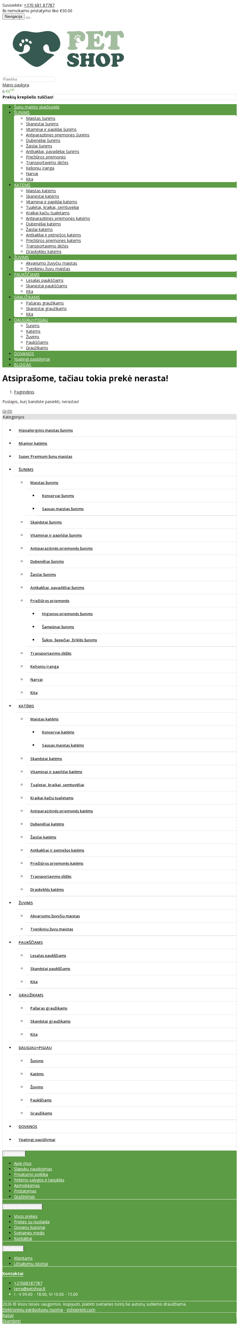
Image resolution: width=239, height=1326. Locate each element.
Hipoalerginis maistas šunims (46, 430)
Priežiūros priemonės (46, 157)
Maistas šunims (40, 118)
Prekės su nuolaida (32, 1221)
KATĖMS (26, 706)
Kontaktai (23, 1238)
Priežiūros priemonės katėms (53, 240)
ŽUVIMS (26, 902)
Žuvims (32, 336)
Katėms (33, 331)
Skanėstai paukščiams (46, 286)
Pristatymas (25, 1191)
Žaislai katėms (39, 229)
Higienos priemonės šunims (67, 613)
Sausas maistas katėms (63, 745)
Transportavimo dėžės (47, 162)
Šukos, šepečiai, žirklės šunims (69, 639)
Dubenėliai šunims (43, 140)
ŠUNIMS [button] (22, 112)
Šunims (33, 325)
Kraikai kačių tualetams (48, 213)
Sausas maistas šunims (63, 508)
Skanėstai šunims (42, 124)
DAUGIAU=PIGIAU (35, 1047)
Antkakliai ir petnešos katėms (53, 235)
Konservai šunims (58, 495)
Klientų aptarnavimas (22, 1206)
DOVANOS (24, 353)
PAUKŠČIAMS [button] (27, 274)
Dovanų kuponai (29, 1227)
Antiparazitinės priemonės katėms (58, 218)
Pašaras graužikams (45, 303)
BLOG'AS (22, 364)
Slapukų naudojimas (33, 1169)
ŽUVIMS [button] (21, 257)
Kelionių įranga (40, 168)
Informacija (14, 1153)
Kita (29, 179)
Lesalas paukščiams (45, 280)
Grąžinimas (24, 1196)
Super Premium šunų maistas (45, 456)
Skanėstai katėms (42, 196)
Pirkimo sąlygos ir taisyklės (39, 1180)
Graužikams (37, 347)
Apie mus (22, 1163)
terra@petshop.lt (29, 1288)
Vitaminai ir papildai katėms (51, 201)
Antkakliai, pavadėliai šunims (52, 151)
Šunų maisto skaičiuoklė (36, 107)
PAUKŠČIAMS (31, 942)
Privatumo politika (31, 1174)
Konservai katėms (58, 732)
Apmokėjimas (27, 1185)
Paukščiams (37, 342)
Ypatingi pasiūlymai (32, 359)
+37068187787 (28, 1283)
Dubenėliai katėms (43, 224)
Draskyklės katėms (43, 251)
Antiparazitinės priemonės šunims (57, 135)
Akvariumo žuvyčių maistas (51, 263)
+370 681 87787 (39, 5)
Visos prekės (26, 1216)
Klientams (13, 1248)
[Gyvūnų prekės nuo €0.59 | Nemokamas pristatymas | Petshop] (71, 73)
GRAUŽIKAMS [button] (27, 297)
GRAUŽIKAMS (31, 995)
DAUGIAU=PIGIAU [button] (31, 320)
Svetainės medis (29, 1233)
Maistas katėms (41, 190)
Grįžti (7, 411)
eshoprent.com (81, 1309)
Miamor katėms (33, 443)
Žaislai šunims (39, 146)
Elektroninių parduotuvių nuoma (32, 1309)
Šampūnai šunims (58, 626)
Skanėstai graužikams (46, 308)
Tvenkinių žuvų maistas (48, 268)
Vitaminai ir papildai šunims (51, 129)
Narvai (32, 173)
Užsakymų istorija (31, 1263)
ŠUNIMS (26, 469)
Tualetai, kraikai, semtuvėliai (52, 207)
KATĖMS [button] (22, 185)
